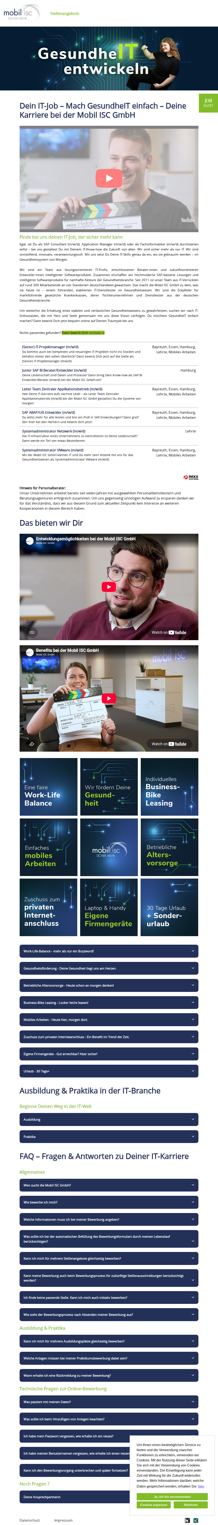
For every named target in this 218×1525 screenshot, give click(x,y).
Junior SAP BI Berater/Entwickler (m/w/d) (54, 370)
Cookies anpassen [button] (153, 1504)
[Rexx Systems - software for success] (191, 477)
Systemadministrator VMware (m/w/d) (52, 450)
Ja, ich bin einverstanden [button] (172, 1496)
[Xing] (195, 1521)
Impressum (63, 1520)
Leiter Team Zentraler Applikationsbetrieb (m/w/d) (62, 389)
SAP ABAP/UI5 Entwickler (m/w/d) (48, 412)
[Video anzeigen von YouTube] (109, 179)
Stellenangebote (64, 13)
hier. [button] (201, 1486)
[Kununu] (187, 1521)
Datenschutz (30, 1520)
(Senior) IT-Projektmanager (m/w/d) (50, 347)
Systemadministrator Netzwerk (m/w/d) (53, 431)
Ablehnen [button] (191, 1504)
